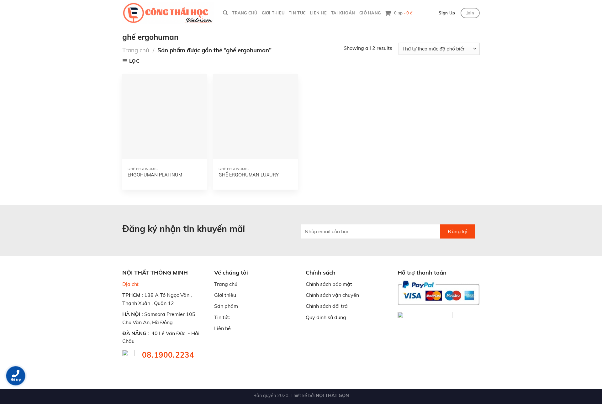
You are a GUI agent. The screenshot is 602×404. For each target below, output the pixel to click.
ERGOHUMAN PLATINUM (155, 175)
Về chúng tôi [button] (231, 272)
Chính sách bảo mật (329, 284)
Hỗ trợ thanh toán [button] (422, 272)
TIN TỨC (297, 12)
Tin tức (222, 317)
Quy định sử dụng (326, 317)
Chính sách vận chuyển (332, 295)
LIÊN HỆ (318, 12)
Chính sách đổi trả (327, 306)
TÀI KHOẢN (343, 12)
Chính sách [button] (320, 272)
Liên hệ (222, 328)
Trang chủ (135, 50)
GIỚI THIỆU (273, 12)
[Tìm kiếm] (225, 13)
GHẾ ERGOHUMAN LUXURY (249, 175)
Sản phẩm (226, 306)
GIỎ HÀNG (370, 12)
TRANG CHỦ (244, 12)
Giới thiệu (225, 295)
